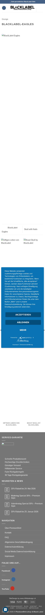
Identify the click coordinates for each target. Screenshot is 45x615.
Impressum (9, 556)
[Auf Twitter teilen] (9, 29)
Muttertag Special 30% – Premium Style (25, 497)
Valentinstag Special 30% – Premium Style (27, 505)
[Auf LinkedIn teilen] (18, 29)
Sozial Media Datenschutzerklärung (20, 551)
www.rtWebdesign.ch (28, 598)
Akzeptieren (23, 314)
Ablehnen (23, 322)
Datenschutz (21, 608)
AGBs (12, 608)
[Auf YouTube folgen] (39, 15)
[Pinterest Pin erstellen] (15, 29)
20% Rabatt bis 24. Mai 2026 (23, 489)
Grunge (5, 19)
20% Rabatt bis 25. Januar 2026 (24, 512)
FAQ (7, 537)
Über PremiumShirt (13, 528)
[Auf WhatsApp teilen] (3, 29)
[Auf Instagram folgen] (39, 8)
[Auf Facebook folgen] (39, 5)
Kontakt (8, 533)
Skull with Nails (31, 229)
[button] (4, 8)
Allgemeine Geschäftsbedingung (19, 542)
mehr (23, 330)
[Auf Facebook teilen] (6, 29)
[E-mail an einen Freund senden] (12, 29)
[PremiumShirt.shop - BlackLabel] (23, 8)
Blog (26, 606)
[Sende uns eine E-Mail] (39, 11)
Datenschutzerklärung (14, 547)
